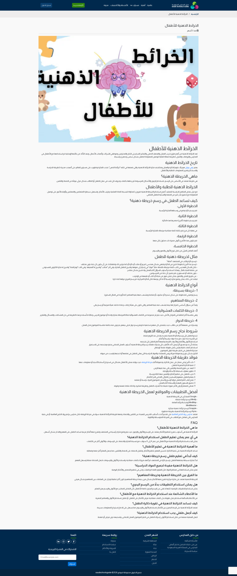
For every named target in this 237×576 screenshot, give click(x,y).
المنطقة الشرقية (150, 541)
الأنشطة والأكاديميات (119, 5)
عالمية (149, 5)
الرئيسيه (194, 14)
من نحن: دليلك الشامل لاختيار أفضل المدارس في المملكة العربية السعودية (182, 545)
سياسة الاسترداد (190, 551)
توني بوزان (189, 167)
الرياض (154, 556)
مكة (155, 544)
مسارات (136, 5)
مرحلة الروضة (147, 362)
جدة (155, 548)
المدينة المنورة (151, 552)
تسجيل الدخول (46, 5)
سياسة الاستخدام (109, 544)
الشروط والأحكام (109, 548)
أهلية (143, 5)
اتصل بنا (112, 552)
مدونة (106, 5)
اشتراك (72, 564)
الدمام (154, 559)
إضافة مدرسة (77, 5)
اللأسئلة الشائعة (191, 541)
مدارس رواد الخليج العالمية (182, 414)
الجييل (154, 563)
